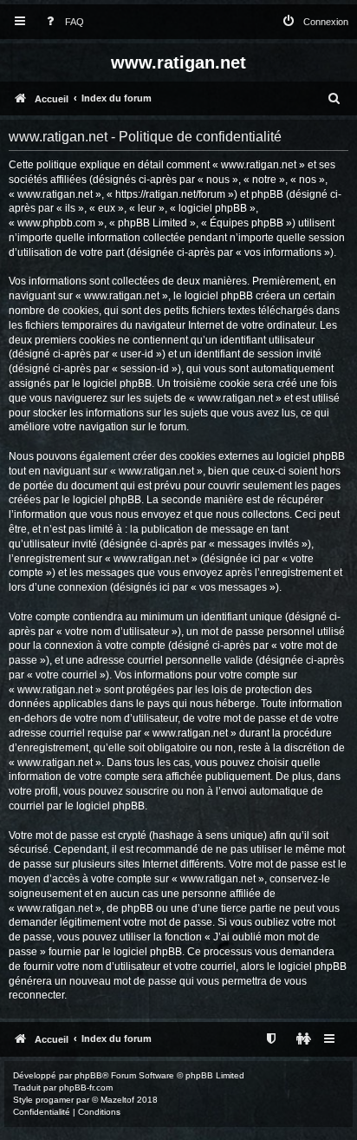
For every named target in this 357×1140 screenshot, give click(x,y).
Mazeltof (117, 1099)
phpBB (88, 1075)
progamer (55, 1099)
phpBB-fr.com (86, 1087)
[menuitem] (61, 22)
